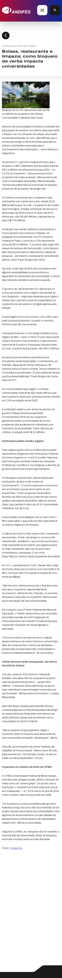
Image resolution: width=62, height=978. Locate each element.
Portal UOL (16, 848)
